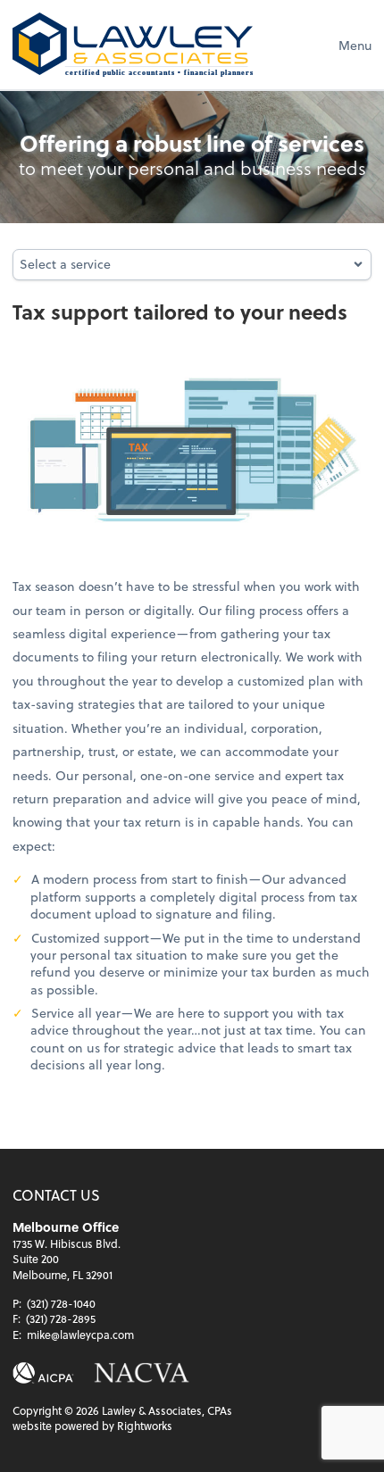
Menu (354, 45)
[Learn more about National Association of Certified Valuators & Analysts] (141, 1373)
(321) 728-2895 (61, 1318)
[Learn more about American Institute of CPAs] (43, 1373)
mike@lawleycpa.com (80, 1334)
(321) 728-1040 (61, 1303)
